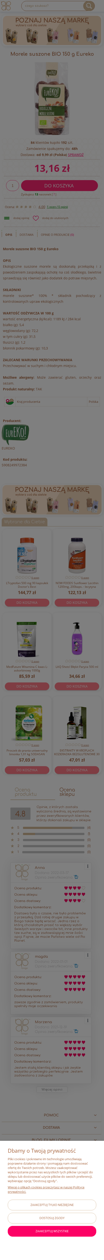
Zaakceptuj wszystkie (52, 1231)
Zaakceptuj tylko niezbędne (52, 1205)
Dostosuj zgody (52, 1218)
